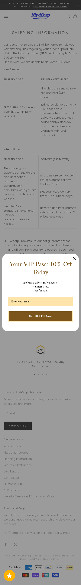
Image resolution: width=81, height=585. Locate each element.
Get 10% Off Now (40, 316)
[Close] (74, 258)
